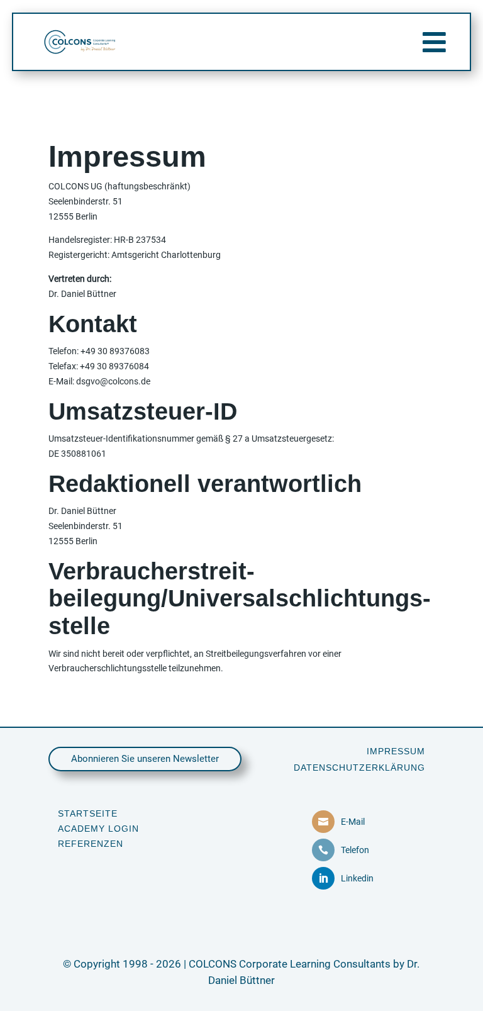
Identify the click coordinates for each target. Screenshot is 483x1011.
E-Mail (353, 822)
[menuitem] (396, 751)
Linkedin (357, 878)
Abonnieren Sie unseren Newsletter (145, 758)
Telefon (355, 850)
